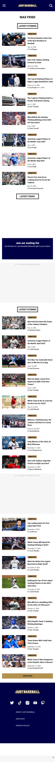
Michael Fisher (35, 330)
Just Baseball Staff (36, 668)
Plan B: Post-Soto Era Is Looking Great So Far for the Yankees (39, 180)
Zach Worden (34, 551)
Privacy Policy (23, 726)
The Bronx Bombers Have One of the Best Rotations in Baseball (40, 40)
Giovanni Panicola (36, 188)
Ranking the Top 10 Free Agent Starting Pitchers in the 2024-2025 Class (40, 583)
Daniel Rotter (34, 431)
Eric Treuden (34, 107)
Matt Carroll (34, 128)
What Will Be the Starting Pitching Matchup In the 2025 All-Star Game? (39, 120)
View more (32, 677)
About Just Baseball (25, 712)
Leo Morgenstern (36, 450)
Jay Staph (33, 87)
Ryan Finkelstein (36, 469)
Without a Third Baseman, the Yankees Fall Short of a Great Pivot (39, 422)
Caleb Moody (34, 349)
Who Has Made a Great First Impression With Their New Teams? (39, 381)
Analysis (32, 34)
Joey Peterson (34, 368)
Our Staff (20, 719)
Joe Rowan (33, 532)
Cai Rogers (33, 49)
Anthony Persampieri (37, 68)
